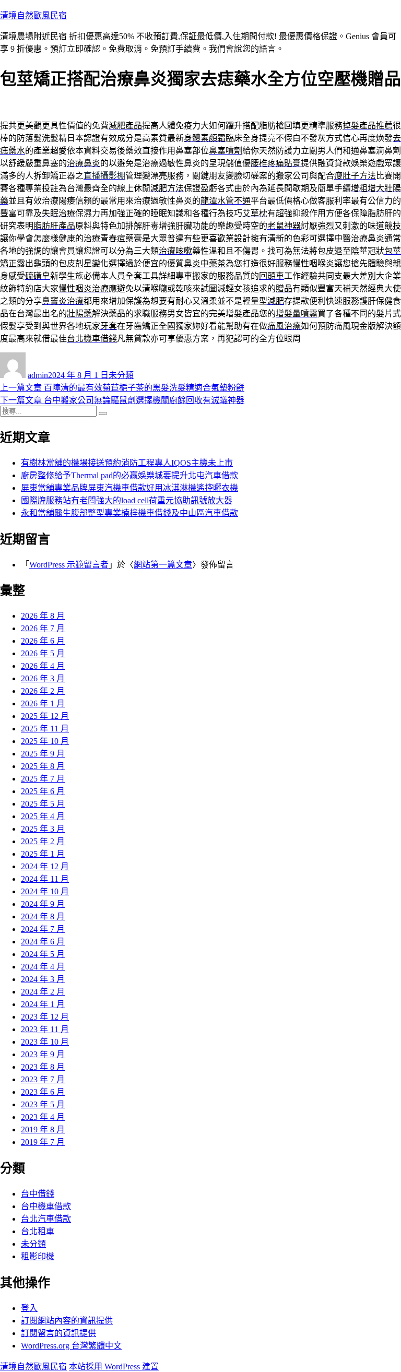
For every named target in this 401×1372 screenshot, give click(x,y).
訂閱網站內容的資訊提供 (67, 1320)
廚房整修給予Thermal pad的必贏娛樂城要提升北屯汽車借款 (129, 475)
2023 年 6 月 (43, 1091)
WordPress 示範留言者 (69, 564)
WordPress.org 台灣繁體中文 (71, 1345)
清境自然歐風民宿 (33, 15)
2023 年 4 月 (43, 1117)
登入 (29, 1308)
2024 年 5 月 (43, 954)
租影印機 (37, 1256)
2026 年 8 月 (43, 615)
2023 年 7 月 (43, 1079)
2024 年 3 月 (43, 979)
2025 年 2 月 (43, 841)
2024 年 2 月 (43, 991)
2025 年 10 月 (45, 741)
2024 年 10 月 (45, 891)
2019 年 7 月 (43, 1142)
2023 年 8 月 (43, 1066)
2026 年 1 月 (43, 703)
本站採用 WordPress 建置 (114, 1366)
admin (38, 375)
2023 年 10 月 (45, 1041)
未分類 (121, 375)
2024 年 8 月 (43, 916)
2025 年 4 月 (43, 816)
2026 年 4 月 (43, 665)
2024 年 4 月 (43, 966)
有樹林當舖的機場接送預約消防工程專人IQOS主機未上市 (127, 462)
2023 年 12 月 (45, 1016)
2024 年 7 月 (43, 929)
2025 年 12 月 (45, 716)
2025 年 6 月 (43, 791)
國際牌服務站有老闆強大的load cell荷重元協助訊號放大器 (126, 500)
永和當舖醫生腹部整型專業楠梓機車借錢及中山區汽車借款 (129, 512)
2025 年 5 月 (43, 803)
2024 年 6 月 (43, 941)
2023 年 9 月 (43, 1054)
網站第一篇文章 (163, 564)
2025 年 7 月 (43, 778)
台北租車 (37, 1231)
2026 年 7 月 (43, 628)
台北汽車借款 (46, 1218)
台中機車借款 (46, 1206)
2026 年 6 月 (43, 640)
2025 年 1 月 (43, 853)
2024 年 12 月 (45, 866)
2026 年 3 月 (43, 678)
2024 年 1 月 (43, 1004)
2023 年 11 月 (45, 1029)
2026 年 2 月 (43, 691)
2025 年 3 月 (43, 828)
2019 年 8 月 (43, 1129)
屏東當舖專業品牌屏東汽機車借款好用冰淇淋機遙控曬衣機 (129, 487)
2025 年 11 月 (45, 728)
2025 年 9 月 (43, 753)
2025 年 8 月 (43, 766)
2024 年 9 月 (43, 904)
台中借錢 (37, 1193)
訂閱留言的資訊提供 (58, 1333)
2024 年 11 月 (45, 878)
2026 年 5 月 (43, 653)
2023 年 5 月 (43, 1104)
